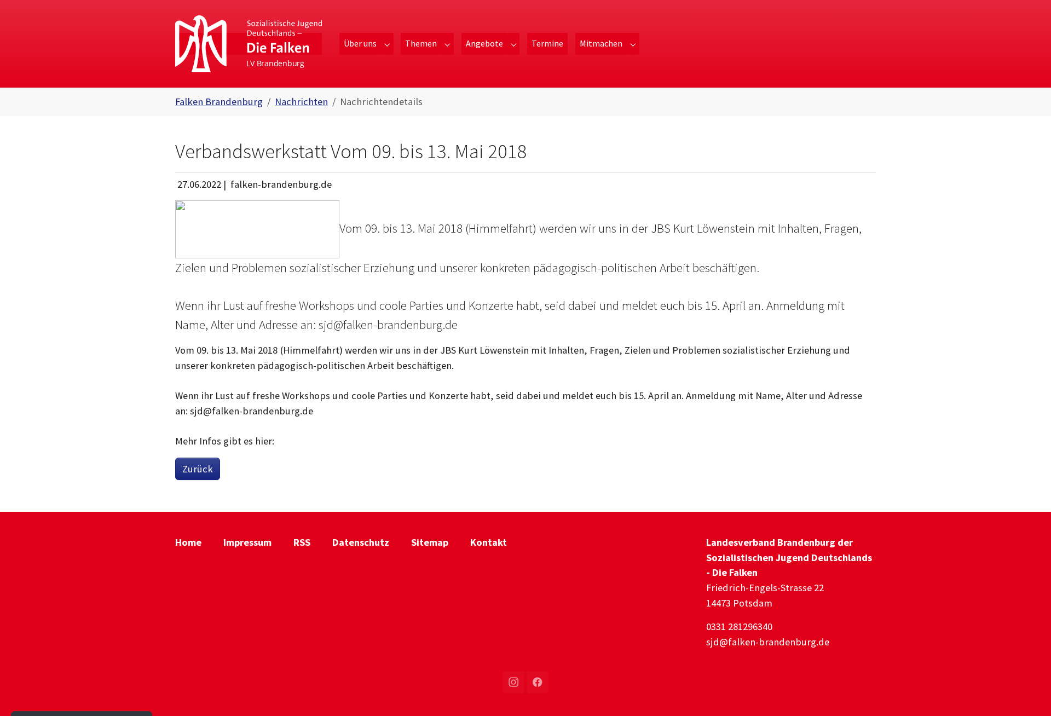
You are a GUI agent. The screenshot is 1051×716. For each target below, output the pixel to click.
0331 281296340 (739, 626)
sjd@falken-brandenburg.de (767, 642)
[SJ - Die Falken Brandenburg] (248, 43)
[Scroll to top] (1025, 690)
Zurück (197, 469)
